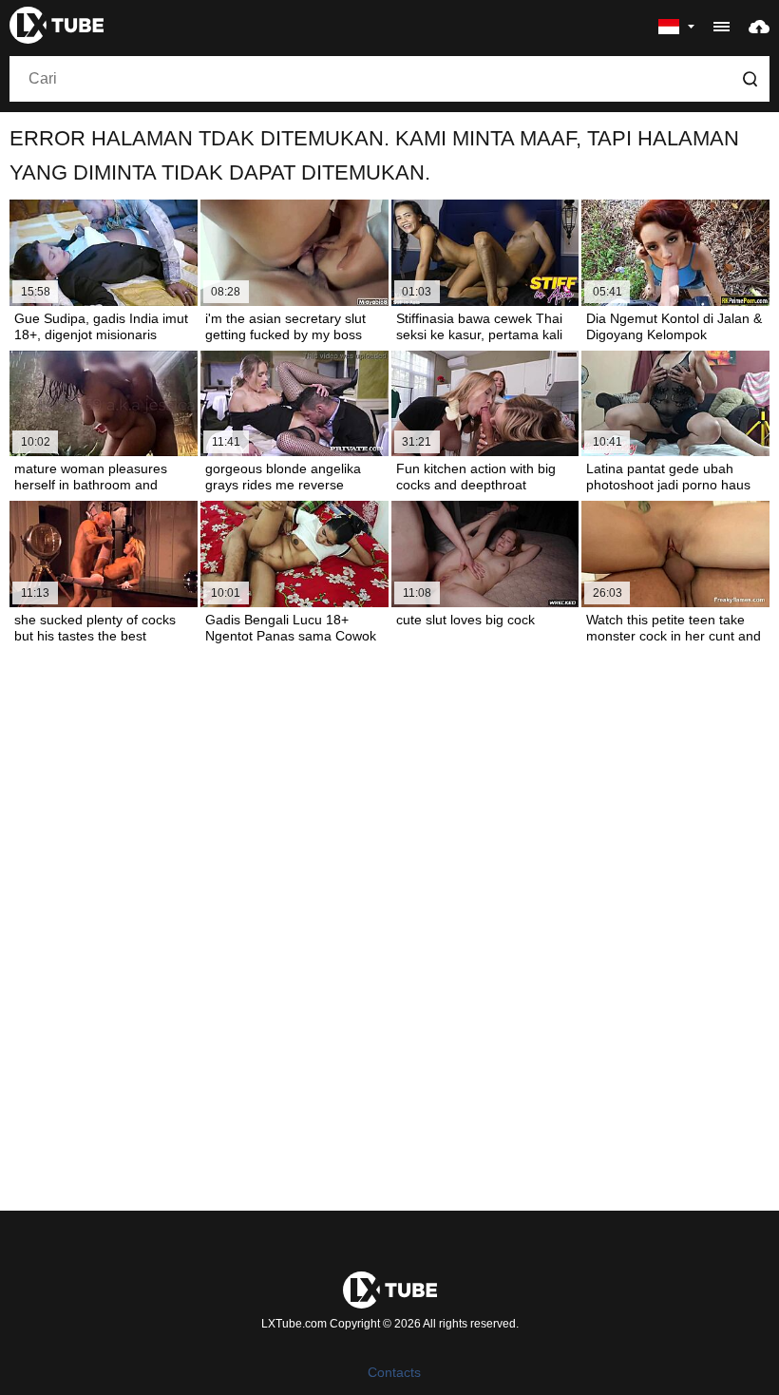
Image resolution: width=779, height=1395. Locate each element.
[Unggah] (759, 25)
